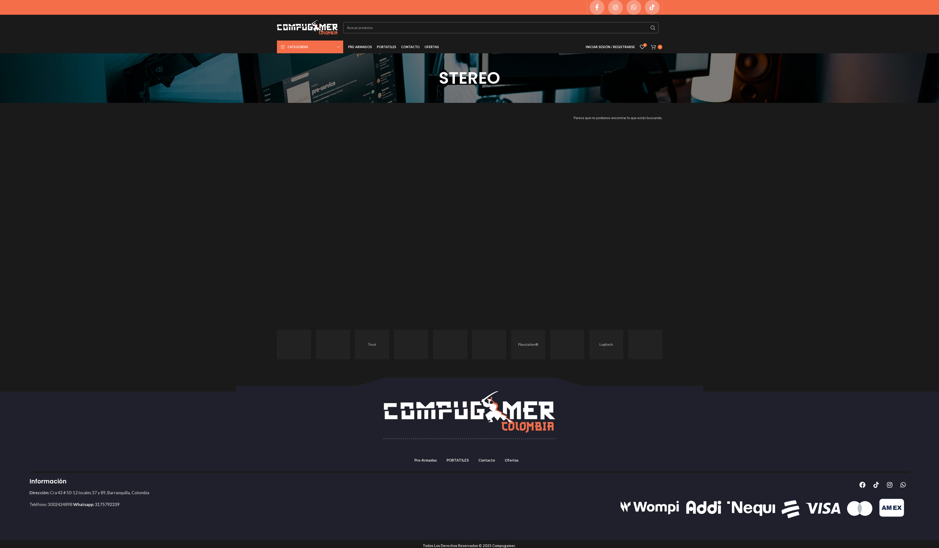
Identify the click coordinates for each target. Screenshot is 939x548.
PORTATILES (458, 460)
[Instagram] (890, 485)
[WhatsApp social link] (633, 7)
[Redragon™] (411, 344)
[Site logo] (307, 27)
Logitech (606, 344)
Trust (372, 344)
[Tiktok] (876, 485)
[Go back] (433, 78)
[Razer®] (450, 344)
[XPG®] (294, 344)
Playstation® (528, 344)
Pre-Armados (425, 460)
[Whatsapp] (903, 485)
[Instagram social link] (615, 7)
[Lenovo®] (645, 344)
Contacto (486, 460)
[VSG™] (333, 344)
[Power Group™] (489, 344)
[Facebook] (863, 485)
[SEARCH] (653, 27)
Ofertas (511, 460)
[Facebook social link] (597, 7)
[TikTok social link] (652, 7)
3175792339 (96, 504)
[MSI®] (567, 344)
